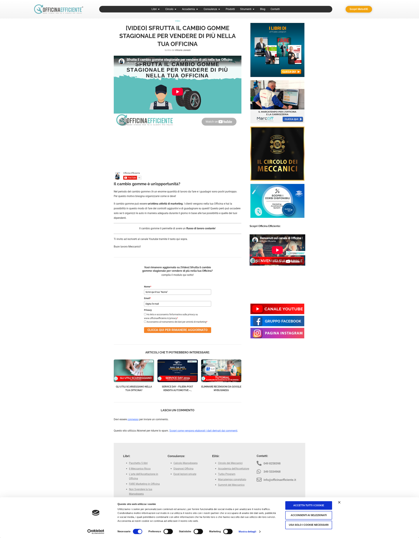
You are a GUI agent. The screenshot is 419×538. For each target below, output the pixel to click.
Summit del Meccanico (231, 484)
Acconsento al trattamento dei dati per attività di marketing (177, 322)
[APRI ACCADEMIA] (197, 9)
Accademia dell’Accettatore (233, 468)
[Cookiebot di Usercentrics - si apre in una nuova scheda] (96, 531)
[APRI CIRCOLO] (175, 9)
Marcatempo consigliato (232, 479)
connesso (133, 419)
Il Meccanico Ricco (140, 468)
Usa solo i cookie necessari (308, 524)
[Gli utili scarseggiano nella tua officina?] (134, 370)
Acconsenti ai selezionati (309, 515)
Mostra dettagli (247, 531)
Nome (147, 286)
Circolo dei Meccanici (230, 463)
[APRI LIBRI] (158, 9)
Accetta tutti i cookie (308, 505)
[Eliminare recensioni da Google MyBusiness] (221, 370)
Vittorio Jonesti (183, 50)
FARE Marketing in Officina (144, 483)
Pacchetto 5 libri (138, 463)
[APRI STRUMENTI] (253, 9)
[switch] (168, 531)
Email (147, 298)
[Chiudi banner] (339, 502)
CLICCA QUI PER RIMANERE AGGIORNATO (177, 330)
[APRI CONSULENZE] (219, 9)
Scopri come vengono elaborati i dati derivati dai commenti (203, 430)
